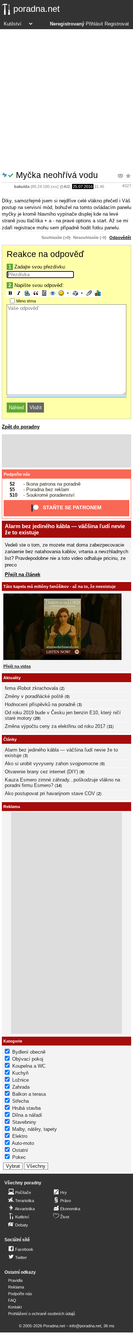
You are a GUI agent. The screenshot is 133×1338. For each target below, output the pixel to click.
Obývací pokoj (27, 1059)
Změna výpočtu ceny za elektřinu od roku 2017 (55, 726)
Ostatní (20, 1150)
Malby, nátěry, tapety (34, 1129)
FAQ (12, 1300)
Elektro (19, 1136)
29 (37, 718)
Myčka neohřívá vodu (57, 175)
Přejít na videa (17, 666)
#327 (126, 186)
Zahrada (21, 1087)
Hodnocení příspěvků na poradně (40, 704)
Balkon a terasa (29, 1094)
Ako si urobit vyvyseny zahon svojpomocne (51, 763)
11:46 (99, 186)
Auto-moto (23, 1143)
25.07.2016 (83, 186)
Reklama (16, 1287)
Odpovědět (120, 237)
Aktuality (12, 677)
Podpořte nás (17, 474)
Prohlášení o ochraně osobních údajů (41, 1313)
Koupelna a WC (28, 1066)
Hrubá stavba (26, 1108)
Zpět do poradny (21, 427)
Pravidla (15, 1280)
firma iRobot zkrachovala (31, 688)
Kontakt (15, 1307)
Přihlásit (94, 24)
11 (110, 726)
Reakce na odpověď (45, 254)
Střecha (20, 1101)
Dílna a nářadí (27, 1115)
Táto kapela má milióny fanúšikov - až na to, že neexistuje (59, 586)
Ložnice (20, 1080)
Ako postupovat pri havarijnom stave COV (50, 793)
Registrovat (117, 24)
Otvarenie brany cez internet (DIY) (41, 771)
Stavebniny (24, 1122)
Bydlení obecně (28, 1052)
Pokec (19, 1157)
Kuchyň (20, 1073)
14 (58, 785)
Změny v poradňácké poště (34, 696)
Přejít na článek (22, 574)
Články (10, 739)
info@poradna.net (85, 1326)
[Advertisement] (66, 99)
